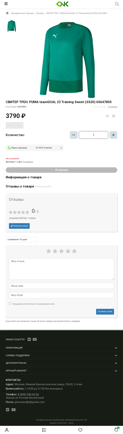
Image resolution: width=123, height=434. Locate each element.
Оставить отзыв (105, 311)
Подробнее (28, 162)
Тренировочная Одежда (22, 13)
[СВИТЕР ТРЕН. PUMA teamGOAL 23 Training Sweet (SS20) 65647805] (12, 26)
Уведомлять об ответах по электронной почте (33, 304)
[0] (115, 429)
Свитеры (40, 13)
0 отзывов (112, 107)
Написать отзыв (20, 226)
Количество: (15, 135)
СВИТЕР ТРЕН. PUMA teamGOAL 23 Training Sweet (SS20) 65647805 (76, 13)
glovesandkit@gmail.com (25, 402)
